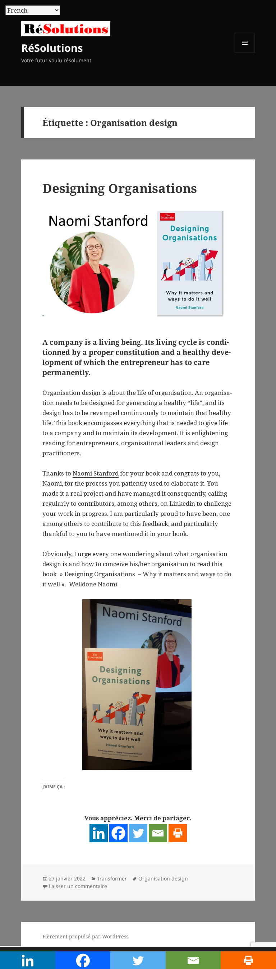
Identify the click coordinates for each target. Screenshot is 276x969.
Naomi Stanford (96, 473)
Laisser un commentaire (78, 886)
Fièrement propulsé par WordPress (85, 936)
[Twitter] (138, 833)
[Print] (178, 833)
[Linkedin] (98, 833)
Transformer (112, 878)
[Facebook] (118, 833)
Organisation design (163, 878)
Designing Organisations (119, 188)
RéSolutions (52, 48)
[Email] (158, 833)
